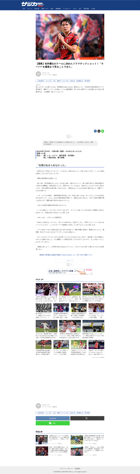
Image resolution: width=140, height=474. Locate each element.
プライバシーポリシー (66, 468)
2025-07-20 (45, 73)
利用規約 (77, 468)
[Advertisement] (70, 111)
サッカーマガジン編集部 (49, 75)
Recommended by (96, 357)
